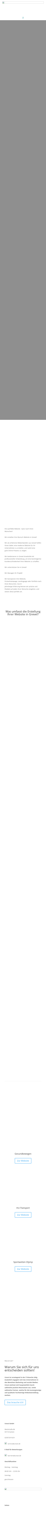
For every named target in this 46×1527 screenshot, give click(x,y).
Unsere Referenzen (14, 234)
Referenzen (9, 1511)
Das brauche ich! (15, 1402)
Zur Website (23, 1160)
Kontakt (7, 1517)
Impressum (9, 1523)
